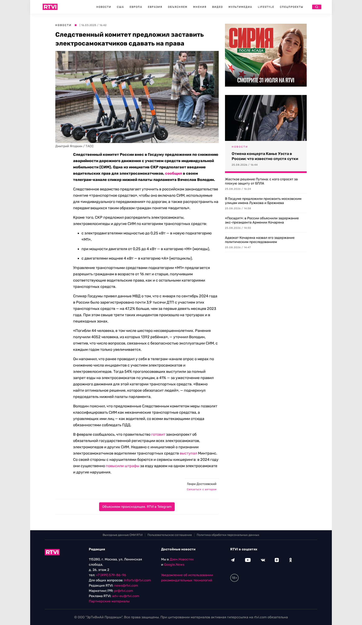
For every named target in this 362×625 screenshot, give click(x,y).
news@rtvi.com (126, 585)
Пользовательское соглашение (169, 535)
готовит (158, 434)
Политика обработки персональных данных (228, 535)
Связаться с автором (202, 489)
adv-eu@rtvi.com (125, 596)
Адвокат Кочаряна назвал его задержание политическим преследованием (260, 240)
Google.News (174, 565)
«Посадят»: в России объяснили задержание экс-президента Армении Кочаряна (262, 220)
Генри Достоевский (201, 484)
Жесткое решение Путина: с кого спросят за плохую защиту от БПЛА (261, 181)
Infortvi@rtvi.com (137, 580)
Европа (136, 6)
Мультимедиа (240, 6)
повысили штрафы (122, 466)
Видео (217, 6)
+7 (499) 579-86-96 (111, 575)
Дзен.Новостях (182, 559)
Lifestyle (266, 6)
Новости (103, 6)
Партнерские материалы (109, 601)
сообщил (173, 173)
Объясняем (177, 6)
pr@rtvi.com (123, 591)
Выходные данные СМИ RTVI (123, 535)
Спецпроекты (291, 6)
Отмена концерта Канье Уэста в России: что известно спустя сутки (265, 156)
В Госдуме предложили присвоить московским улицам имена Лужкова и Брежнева (263, 201)
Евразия (155, 6)
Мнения (200, 6)
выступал (188, 453)
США (120, 6)
